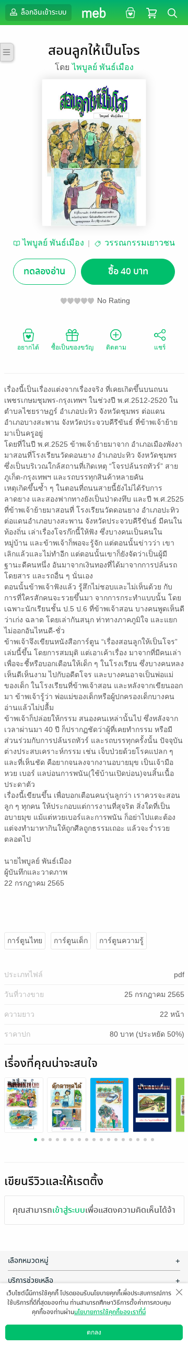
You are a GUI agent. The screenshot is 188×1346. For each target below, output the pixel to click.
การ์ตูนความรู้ (121, 940)
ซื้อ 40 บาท (128, 271)
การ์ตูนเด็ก (71, 940)
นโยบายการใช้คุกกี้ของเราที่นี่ (110, 1312)
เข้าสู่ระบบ (68, 1210)
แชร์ (160, 347)
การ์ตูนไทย (24, 940)
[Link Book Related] (24, 1104)
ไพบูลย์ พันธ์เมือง (103, 67)
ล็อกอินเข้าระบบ (42, 12)
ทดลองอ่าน (44, 271)
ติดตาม (116, 347)
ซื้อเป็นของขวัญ (72, 347)
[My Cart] (151, 12)
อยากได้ (28, 347)
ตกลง (94, 1332)
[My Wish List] (129, 12)
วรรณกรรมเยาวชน (139, 242)
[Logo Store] (94, 12)
